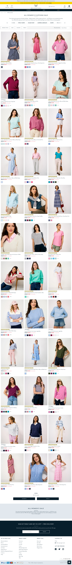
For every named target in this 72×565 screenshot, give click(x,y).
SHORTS (52, 22)
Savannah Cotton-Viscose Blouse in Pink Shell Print (34, 139)
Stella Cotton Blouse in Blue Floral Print (55, 139)
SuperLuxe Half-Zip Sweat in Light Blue (55, 331)
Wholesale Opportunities (23, 547)
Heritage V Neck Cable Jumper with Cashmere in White (10, 254)
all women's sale (10, 12)
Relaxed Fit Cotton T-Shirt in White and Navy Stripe (34, 254)
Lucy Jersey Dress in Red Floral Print (7, 484)
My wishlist (38, 542)
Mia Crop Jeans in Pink (52, 292)
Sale (13, 10)
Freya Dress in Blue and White (6, 63)
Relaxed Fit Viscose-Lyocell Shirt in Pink (32, 177)
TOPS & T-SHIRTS (21, 22)
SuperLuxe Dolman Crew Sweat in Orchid (55, 407)
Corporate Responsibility (23, 551)
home (2, 12)
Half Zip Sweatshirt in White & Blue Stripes (8, 330)
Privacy (20, 552)
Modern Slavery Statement (23, 549)
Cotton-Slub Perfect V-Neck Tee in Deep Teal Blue (34, 216)
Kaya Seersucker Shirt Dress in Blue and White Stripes (10, 177)
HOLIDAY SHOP (31, 22)
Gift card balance (39, 544)
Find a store (21, 541)
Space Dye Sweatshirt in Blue (6, 216)
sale (5, 12)
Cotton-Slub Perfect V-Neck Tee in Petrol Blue (56, 177)
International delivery (4, 544)
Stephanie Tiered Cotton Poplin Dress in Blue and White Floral (36, 369)
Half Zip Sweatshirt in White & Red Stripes (8, 292)
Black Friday (21, 556)
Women (29, 10)
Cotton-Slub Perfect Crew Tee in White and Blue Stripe (10, 139)
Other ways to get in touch (60, 542)
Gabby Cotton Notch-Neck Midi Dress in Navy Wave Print (58, 216)
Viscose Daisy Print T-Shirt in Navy (31, 407)
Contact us (2, 552)
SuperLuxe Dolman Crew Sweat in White (8, 446)
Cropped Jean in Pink (4, 369)
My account (39, 541)
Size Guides (3, 547)
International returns (4, 546)
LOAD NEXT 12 (24, 498)
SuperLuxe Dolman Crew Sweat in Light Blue (32, 331)
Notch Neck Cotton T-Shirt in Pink (54, 254)
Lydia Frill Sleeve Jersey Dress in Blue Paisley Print (33, 484)
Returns (2, 542)
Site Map (20, 554)
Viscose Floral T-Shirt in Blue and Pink (31, 101)
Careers (20, 546)
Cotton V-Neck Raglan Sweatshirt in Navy (32, 446)
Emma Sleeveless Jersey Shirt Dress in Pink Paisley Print (34, 63)
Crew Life (20, 544)
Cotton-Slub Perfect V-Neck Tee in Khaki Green (56, 369)
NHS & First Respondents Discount (6, 551)
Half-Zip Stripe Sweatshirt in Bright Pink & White (57, 63)
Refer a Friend (39, 546)
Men (44, 10)
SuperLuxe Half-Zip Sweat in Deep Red (8, 101)
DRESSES (13, 22)
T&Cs (20, 557)
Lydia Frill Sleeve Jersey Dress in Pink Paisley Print (57, 484)
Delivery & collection (4, 541)
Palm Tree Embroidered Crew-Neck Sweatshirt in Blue (34, 292)
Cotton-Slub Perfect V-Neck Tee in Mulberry (9, 407)
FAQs (2, 554)
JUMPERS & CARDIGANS (42, 22)
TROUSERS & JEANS (61, 22)
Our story (20, 542)
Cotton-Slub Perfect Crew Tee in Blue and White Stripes (58, 101)
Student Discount (4, 549)
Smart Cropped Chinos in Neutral (54, 446)
